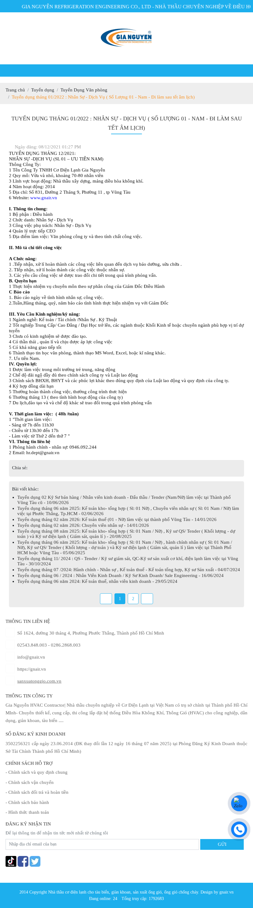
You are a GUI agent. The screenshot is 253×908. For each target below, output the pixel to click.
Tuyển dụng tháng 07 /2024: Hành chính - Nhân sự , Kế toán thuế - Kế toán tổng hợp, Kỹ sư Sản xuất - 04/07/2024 (128, 569)
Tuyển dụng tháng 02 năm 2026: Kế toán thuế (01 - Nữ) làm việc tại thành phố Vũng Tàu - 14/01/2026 (117, 519)
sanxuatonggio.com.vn (39, 681)
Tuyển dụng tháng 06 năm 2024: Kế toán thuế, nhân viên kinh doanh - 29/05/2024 (97, 581)
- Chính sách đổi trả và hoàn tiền (37, 792)
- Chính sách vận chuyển (30, 782)
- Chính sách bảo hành (27, 802)
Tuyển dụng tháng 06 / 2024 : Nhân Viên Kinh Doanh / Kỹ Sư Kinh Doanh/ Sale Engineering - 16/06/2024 (120, 575)
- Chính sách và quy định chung (37, 772)
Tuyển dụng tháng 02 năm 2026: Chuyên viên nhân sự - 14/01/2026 (83, 525)
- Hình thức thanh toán (27, 812)
